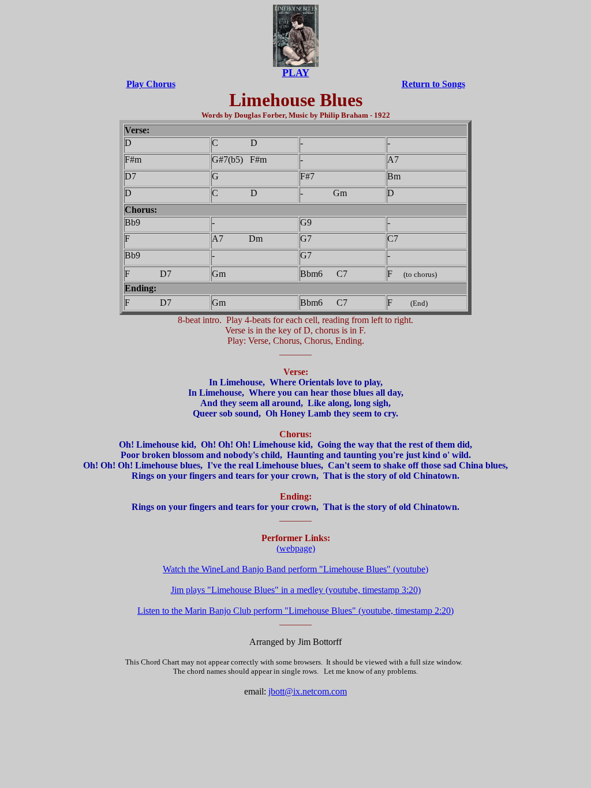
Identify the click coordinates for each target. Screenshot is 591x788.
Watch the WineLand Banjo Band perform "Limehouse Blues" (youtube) (295, 569)
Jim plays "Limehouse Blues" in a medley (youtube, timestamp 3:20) (296, 590)
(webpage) (295, 548)
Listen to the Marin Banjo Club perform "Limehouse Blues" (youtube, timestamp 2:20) (295, 611)
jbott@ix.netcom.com (307, 691)
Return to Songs (433, 84)
